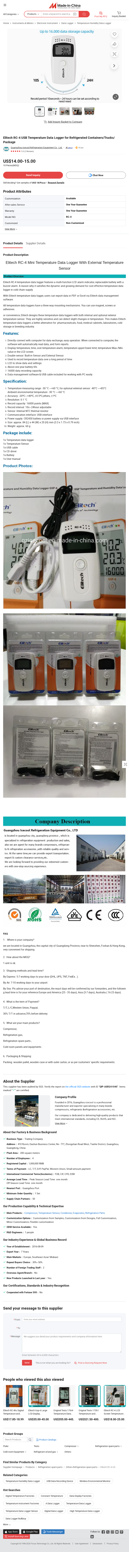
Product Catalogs (47, 1439)
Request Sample (56, 182)
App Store (11, 1531)
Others (67, 1451)
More (6, 1524)
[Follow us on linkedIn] (92, 1536)
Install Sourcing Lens (18, 1536)
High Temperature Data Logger (85, 1510)
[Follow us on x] (107, 1531)
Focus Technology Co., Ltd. (42, 1543)
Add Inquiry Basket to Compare (65, 121)
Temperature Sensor (48, 1212)
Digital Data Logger (54, 1510)
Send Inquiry (33, 175)
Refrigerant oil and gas (45, 1451)
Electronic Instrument (47, 23)
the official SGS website (77, 1086)
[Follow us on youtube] (117, 1531)
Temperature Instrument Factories (22, 1503)
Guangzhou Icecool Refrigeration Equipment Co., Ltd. (36, 147)
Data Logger (67, 23)
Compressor (30, 1212)
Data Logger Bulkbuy (16, 1518)
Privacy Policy (113, 1543)
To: (19, 1327)
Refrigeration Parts (95, 1212)
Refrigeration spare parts (107, 1446)
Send (27, 1362)
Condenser (66, 1212)
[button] (5, 5)
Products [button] (31, 13)
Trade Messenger (53, 1531)
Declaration (97, 1543)
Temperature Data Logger (78, 1503)
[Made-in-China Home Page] (64, 5)
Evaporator (78, 1212)
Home (6, 23)
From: (17, 1319)
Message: (15, 1336)
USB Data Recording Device (60, 1481)
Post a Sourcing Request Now (90, 1362)
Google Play (30, 1531)
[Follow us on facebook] (103, 1531)
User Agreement (81, 1543)
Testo (36, 1446)
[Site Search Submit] (84, 14)
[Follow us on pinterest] (121, 1531)
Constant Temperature (52, 1495)
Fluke (5, 1446)
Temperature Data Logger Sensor (22, 1510)
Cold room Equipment (13, 1451)
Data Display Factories (80, 1495)
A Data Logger (53, 1503)
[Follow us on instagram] (112, 1531)
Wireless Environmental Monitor (95, 1481)
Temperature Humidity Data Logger (94, 23)
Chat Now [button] (98, 175)
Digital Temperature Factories (20, 1495)
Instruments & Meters (23, 23)
